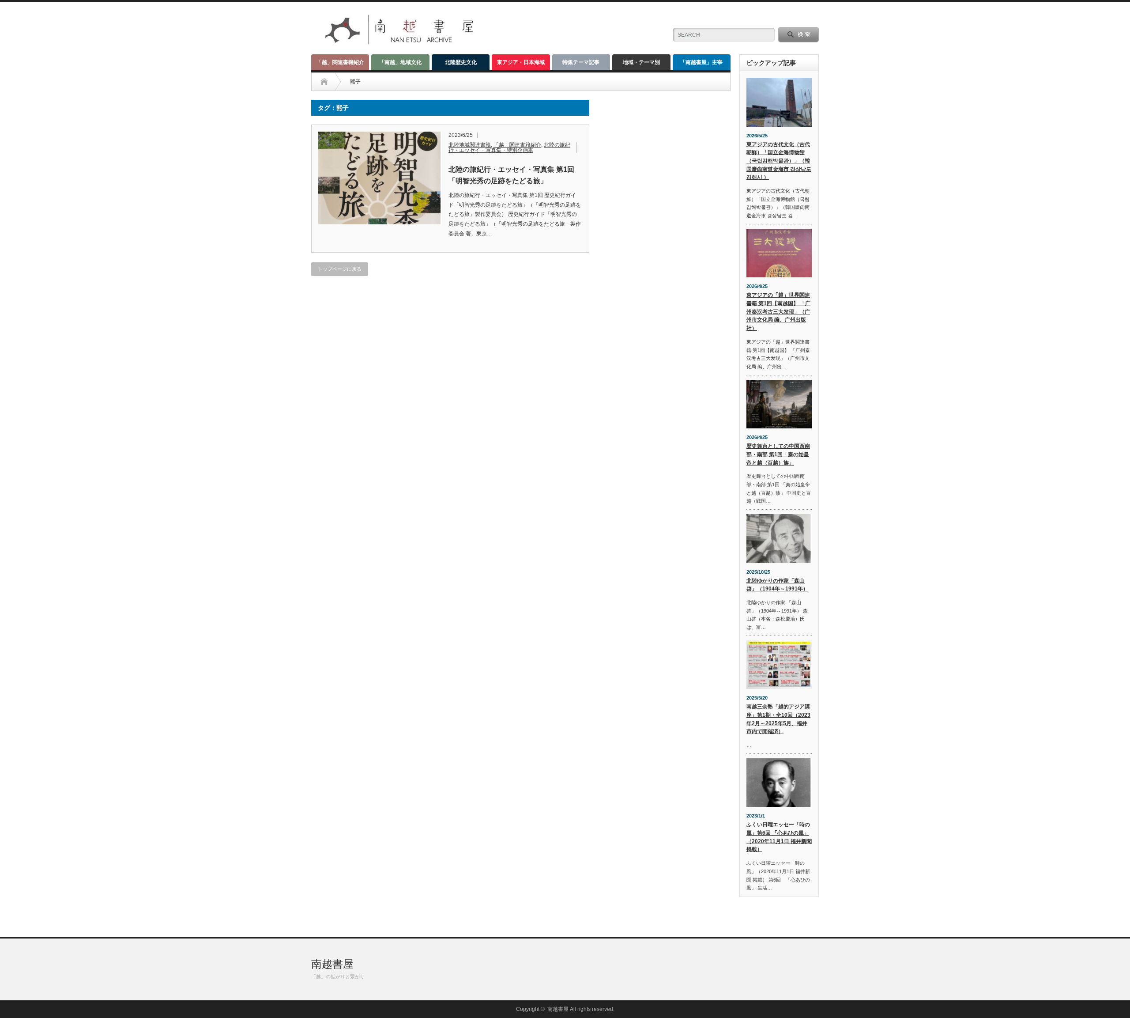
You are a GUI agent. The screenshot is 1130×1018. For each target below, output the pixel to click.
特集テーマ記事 (580, 62)
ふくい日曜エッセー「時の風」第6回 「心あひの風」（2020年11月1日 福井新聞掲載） (779, 836)
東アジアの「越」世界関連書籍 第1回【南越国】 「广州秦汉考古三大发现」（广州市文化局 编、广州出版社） (778, 311)
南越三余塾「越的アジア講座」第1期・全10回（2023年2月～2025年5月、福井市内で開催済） (778, 719)
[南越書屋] (400, 44)
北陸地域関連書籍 (469, 145)
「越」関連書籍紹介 (340, 62)
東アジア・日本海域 (521, 62)
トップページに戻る (340, 269)
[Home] (324, 82)
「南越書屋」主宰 (701, 62)
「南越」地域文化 (400, 62)
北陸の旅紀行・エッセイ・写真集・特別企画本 (509, 147)
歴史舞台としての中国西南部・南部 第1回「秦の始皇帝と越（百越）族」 (778, 454)
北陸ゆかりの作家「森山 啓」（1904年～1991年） (777, 585)
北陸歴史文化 (461, 62)
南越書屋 (332, 964)
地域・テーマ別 (641, 62)
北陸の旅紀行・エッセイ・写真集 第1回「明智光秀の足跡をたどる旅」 (511, 175)
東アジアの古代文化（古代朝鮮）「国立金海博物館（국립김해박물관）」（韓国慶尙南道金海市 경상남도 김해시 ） (778, 161)
